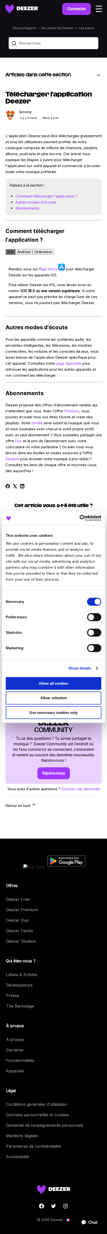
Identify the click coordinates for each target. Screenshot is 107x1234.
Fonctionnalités (20, 1060)
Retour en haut (18, 805)
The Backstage (20, 1006)
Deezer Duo (17, 920)
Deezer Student (21, 941)
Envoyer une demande (80, 788)
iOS (10, 251)
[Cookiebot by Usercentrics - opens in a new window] (79, 518)
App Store (48, 269)
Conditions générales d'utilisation (36, 1104)
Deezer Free (18, 899)
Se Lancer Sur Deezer (57, 28)
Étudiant (12, 458)
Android (23, 251)
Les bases (86, 28)
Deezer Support (24, 28)
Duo (18, 441)
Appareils (73, 363)
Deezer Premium (22, 909)
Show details (79, 668)
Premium (71, 411)
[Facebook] (7, 486)
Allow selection (53, 698)
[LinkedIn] (22, 486)
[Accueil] (21, 8)
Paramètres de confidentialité (33, 1146)
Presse (12, 995)
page (60, 363)
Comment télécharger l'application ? (46, 196)
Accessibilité (17, 1156)
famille (37, 423)
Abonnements (27, 208)
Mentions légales (22, 1135)
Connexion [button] (76, 8)
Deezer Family (19, 930)
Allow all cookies (53, 683)
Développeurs (19, 985)
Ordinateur (43, 251)
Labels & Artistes (21, 974)
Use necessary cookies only (53, 712)
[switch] (94, 617)
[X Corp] (15, 486)
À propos (15, 1039)
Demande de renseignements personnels (44, 1125)
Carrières (14, 1049)
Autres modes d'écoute (35, 202)
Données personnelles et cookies (37, 1114)
